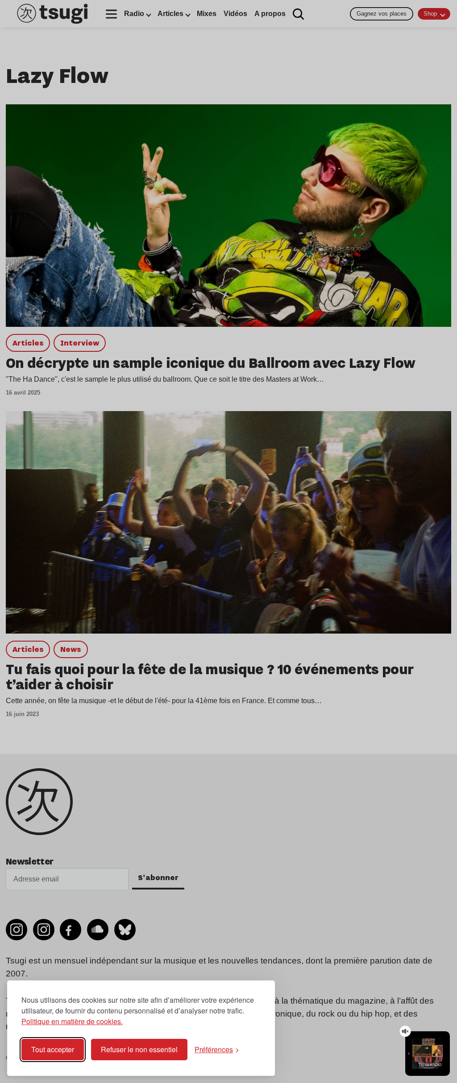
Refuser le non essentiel (139, 1049)
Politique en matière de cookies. (72, 1021)
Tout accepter (52, 1049)
